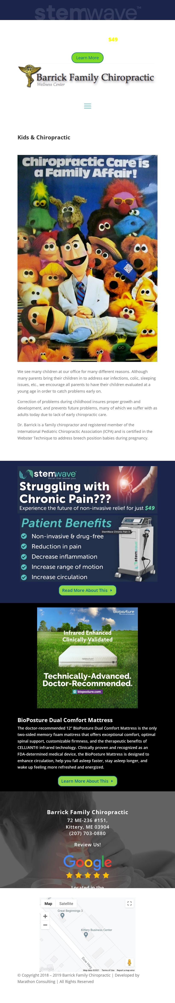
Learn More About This (84, 781)
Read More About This (85, 590)
